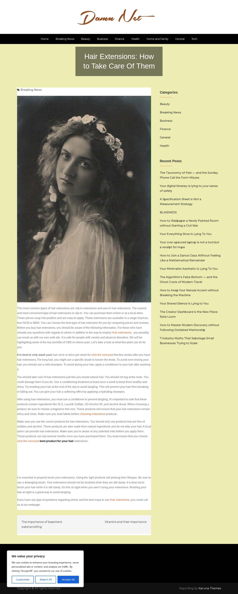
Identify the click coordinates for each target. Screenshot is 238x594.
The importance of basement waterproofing (41, 524)
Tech (194, 39)
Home (45, 39)
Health (135, 39)
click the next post (102, 354)
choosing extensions (92, 413)
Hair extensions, (122, 332)
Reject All (46, 579)
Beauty (85, 39)
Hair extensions (119, 499)
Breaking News (65, 39)
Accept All (68, 579)
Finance (119, 39)
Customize (22, 579)
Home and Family (157, 39)
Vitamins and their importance (126, 522)
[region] (45, 569)
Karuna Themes (210, 588)
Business (102, 39)
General (180, 39)
